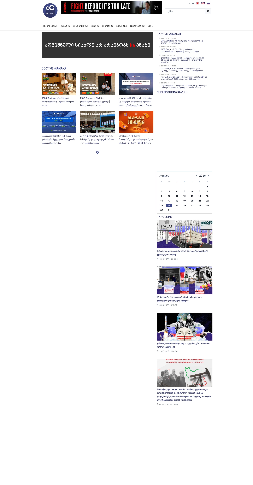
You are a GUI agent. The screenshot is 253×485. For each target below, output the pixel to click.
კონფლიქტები (80, 26)
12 (184, 196)
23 (161, 205)
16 (161, 200)
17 (169, 200)
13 (192, 196)
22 (207, 200)
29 (207, 205)
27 (192, 205)
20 (192, 200)
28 (199, 205)
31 (169, 210)
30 (161, 210)
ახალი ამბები (50, 26)
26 (184, 205)
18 (177, 200)
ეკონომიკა (121, 26)
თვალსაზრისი (137, 26)
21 (200, 200)
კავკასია (65, 26)
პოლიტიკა (107, 26)
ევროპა (95, 26)
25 (177, 205)
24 (169, 205)
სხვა (150, 26)
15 (207, 196)
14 (200, 196)
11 (177, 196)
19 (184, 200)
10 (169, 196)
